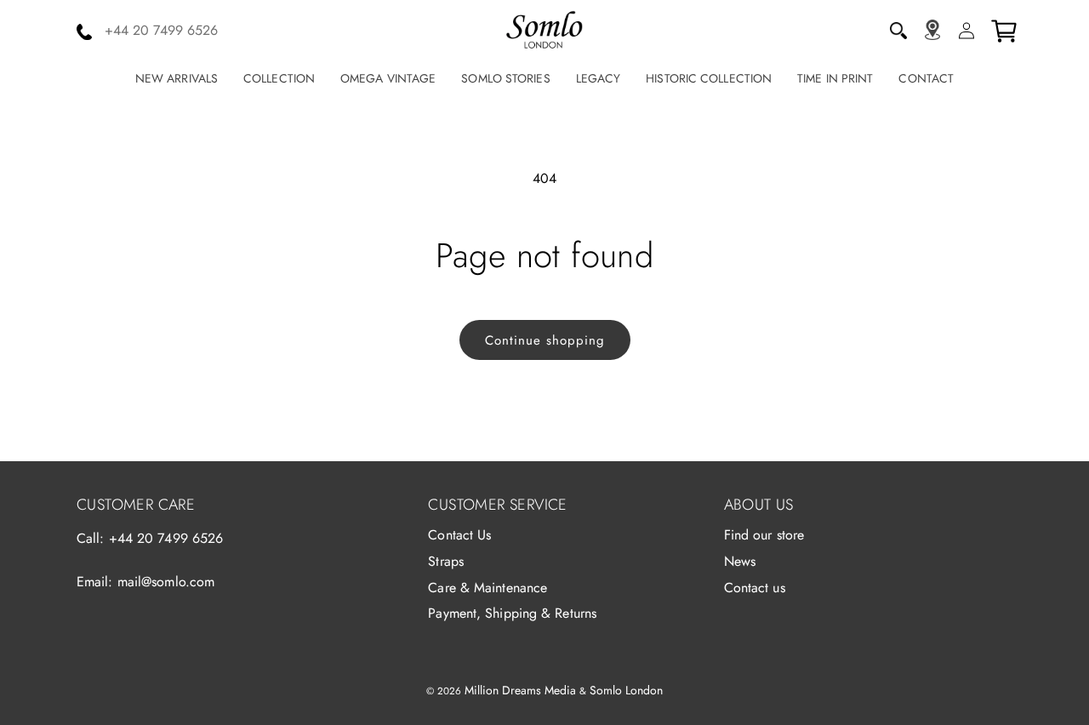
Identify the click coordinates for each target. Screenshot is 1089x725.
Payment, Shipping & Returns (512, 613)
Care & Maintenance (487, 587)
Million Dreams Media (520, 690)
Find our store (764, 535)
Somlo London (626, 690)
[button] (898, 30)
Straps (446, 561)
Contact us (754, 587)
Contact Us (459, 535)
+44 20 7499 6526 (166, 538)
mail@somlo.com (165, 581)
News (739, 561)
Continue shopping (545, 340)
